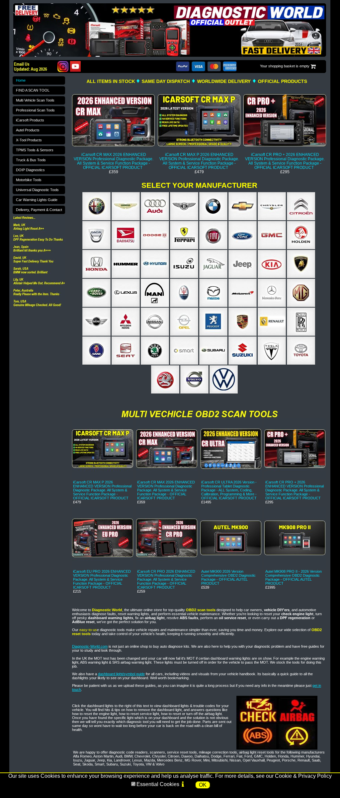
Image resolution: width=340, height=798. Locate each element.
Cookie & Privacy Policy (303, 776)
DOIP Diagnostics (30, 170)
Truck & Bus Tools (31, 160)
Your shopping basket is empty (284, 66)
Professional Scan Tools (35, 110)
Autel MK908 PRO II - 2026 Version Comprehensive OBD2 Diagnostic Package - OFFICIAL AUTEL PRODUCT (293, 577)
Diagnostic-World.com (90, 646)
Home (21, 80)
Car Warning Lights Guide (36, 200)
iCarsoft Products (30, 120)
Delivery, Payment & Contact (39, 210)
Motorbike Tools (29, 180)
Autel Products (28, 130)
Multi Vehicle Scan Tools (35, 100)
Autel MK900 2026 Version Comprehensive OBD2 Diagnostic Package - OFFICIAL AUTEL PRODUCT (228, 577)
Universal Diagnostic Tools (37, 190)
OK (203, 785)
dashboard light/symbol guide (121, 674)
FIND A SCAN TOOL (32, 90)
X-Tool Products (29, 140)
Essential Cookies (157, 784)
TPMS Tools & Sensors (34, 150)
